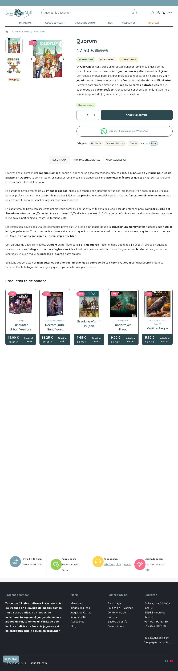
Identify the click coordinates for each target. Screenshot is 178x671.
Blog (73, 626)
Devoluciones (115, 626)
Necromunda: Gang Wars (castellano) (54, 329)
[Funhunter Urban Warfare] (21, 304)
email (127, 564)
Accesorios (129, 23)
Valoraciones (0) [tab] (116, 160)
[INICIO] (6, 32)
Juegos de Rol (79, 617)
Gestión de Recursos (115, 143)
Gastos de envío (117, 622)
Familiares (96, 143)
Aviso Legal (114, 603)
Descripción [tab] (59, 160)
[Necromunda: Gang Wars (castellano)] (55, 304)
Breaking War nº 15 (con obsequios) (89, 326)
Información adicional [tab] (86, 160)
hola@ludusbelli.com (156, 638)
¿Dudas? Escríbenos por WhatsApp (129, 131)
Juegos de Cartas (85, 23)
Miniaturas (25, 23)
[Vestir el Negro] (157, 304)
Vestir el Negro (157, 328)
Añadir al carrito (137, 114)
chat (118, 564)
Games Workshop (55, 320)
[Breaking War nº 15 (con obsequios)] (89, 304)
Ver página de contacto (158, 642)
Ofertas (133, 143)
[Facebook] (166, 661)
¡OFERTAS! (153, 23)
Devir (153, 143)
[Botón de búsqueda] (133, 12)
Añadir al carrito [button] (28, 340)
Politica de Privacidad (120, 608)
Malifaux (123, 320)
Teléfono (109, 564)
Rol (110, 23)
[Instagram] (171, 661)
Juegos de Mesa (53, 23)
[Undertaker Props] (123, 304)
